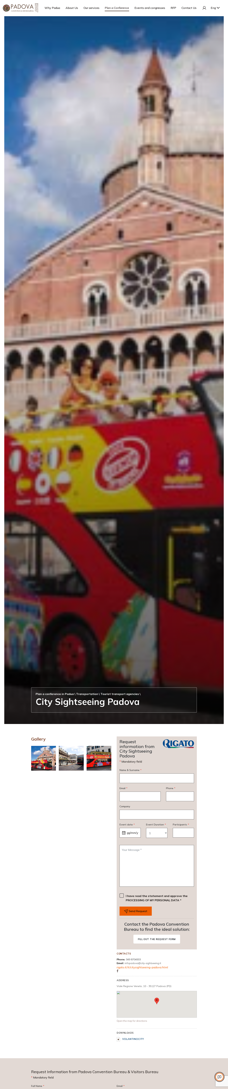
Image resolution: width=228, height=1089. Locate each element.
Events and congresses (149, 8)
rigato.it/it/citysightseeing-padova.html (142, 967)
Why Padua (52, 8)
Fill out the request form (157, 939)
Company (125, 806)
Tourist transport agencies (119, 694)
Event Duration (156, 824)
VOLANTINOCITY (132, 1039)
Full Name (37, 1086)
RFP (173, 8)
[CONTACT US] (219, 1077)
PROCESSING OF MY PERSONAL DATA (152, 900)
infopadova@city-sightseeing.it (143, 963)
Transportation (87, 694)
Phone (170, 788)
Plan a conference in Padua (55, 694)
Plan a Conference (117, 8)
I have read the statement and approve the (157, 898)
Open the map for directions (132, 1020)
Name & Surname (130, 770)
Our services (91, 8)
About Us (72, 8)
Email (123, 788)
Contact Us (189, 8)
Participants (181, 824)
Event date (127, 824)
